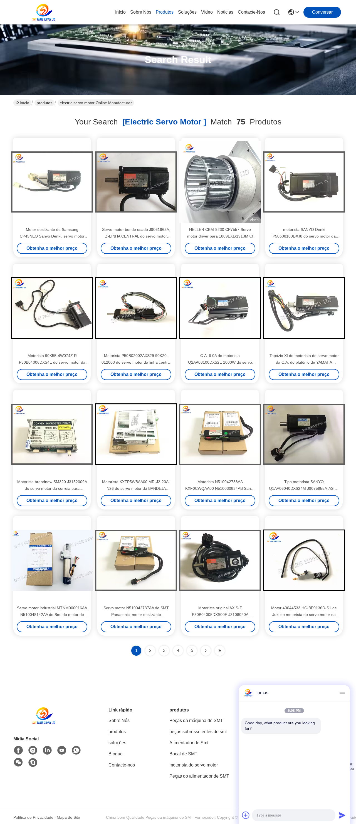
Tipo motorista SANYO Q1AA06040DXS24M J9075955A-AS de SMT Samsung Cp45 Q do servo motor (304, 488)
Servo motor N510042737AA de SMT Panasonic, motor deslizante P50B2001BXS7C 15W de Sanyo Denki (136, 614)
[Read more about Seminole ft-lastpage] (220, 651)
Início (120, 12)
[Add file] (246, 815)
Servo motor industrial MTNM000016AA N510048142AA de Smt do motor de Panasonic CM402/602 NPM (52, 614)
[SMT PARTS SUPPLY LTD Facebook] (18, 750)
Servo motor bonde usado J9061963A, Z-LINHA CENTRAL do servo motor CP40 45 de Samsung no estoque (136, 236)
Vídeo (207, 12)
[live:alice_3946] (33, 762)
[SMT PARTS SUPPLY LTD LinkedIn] (47, 750)
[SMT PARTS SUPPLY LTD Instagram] (33, 750)
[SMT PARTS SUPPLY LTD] (44, 12)
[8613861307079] (76, 750)
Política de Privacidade (33, 817)
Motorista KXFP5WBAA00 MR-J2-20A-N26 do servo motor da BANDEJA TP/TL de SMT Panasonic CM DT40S (136, 488)
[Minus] (342, 693)
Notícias (225, 12)
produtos (165, 12)
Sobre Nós (140, 12)
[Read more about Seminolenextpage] (206, 651)
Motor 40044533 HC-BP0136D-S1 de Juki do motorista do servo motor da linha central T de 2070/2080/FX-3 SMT (304, 614)
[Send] (342, 815)
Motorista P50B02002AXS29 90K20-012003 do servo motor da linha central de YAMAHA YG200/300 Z (136, 362)
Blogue (115, 753)
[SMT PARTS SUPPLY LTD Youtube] (62, 750)
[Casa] (44, 722)
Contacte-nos (251, 12)
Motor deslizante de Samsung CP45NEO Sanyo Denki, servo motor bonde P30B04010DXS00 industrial (52, 236)
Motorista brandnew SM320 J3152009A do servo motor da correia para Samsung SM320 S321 (52, 488)
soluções (187, 12)
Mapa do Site (68, 817)
